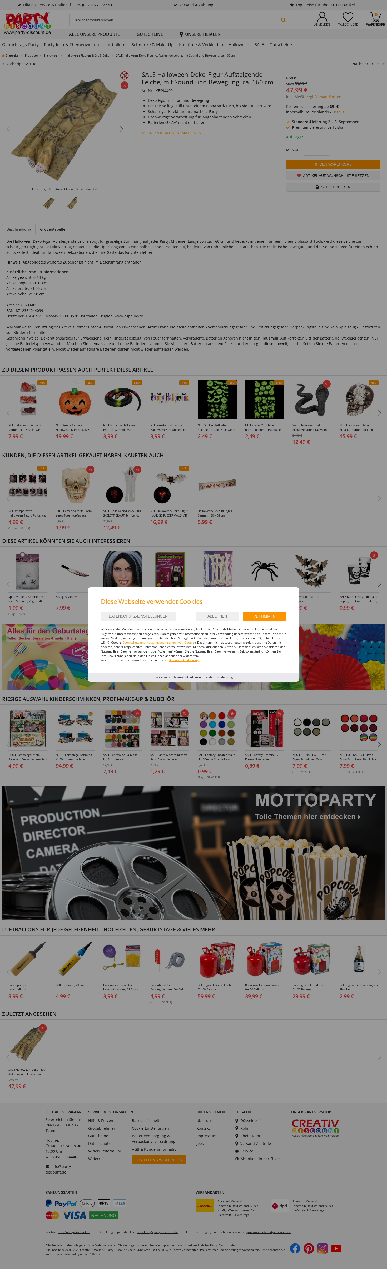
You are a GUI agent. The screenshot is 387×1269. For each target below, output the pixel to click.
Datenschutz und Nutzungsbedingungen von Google (158, 642)
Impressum (162, 677)
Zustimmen (265, 616)
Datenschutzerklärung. (184, 660)
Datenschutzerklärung (187, 677)
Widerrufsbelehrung (219, 677)
